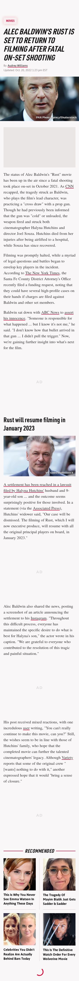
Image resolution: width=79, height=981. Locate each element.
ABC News (50, 312)
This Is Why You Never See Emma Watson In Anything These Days (19, 899)
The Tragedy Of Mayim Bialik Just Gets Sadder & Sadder (59, 899)
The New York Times (42, 272)
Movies (10, 21)
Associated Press (46, 508)
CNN (69, 186)
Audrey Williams (18, 65)
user (26, 727)
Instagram (39, 618)
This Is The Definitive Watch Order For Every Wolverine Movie (59, 954)
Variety (67, 757)
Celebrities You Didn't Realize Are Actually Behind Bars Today (19, 954)
